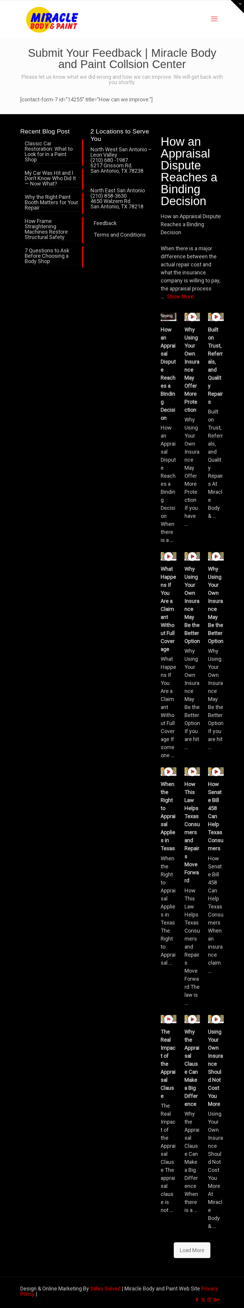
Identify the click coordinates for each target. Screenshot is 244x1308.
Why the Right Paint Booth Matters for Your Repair (51, 202)
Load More (192, 1250)
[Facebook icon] (197, 1299)
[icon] (215, 1299)
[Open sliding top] (237, 6)
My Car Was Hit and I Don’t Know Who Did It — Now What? (50, 178)
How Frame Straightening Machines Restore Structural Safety (46, 229)
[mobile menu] (214, 19)
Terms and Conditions (120, 235)
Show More (180, 296)
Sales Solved (105, 1288)
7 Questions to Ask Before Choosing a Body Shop (47, 256)
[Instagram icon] (209, 1299)
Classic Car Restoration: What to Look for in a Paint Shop (49, 152)
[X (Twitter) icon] (203, 1299)
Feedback (105, 223)
